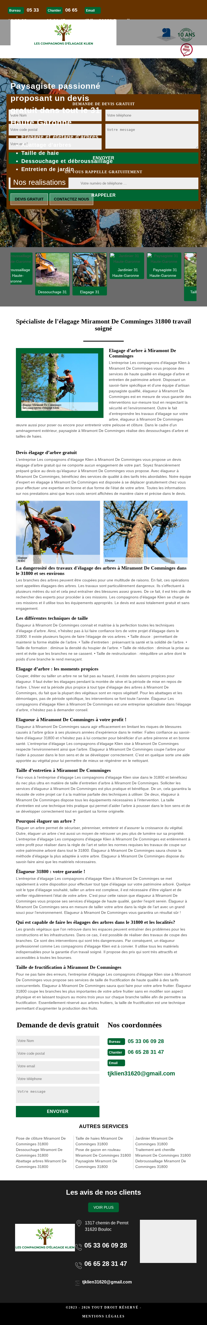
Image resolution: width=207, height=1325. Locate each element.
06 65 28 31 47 (146, 1052)
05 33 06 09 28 (146, 1041)
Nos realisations (39, 182)
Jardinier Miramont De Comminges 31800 (154, 1141)
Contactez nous (71, 199)
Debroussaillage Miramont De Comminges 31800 (160, 1164)
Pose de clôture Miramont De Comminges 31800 (41, 1141)
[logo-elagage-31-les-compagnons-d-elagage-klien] (63, 32)
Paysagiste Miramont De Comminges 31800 (96, 1164)
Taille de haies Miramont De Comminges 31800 (99, 1141)
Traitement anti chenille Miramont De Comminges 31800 (163, 1152)
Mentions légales (103, 1316)
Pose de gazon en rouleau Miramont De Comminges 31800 (103, 1152)
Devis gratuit (29, 199)
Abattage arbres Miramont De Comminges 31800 (41, 1164)
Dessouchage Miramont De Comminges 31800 (39, 1152)
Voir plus (103, 1207)
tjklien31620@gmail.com (141, 1073)
